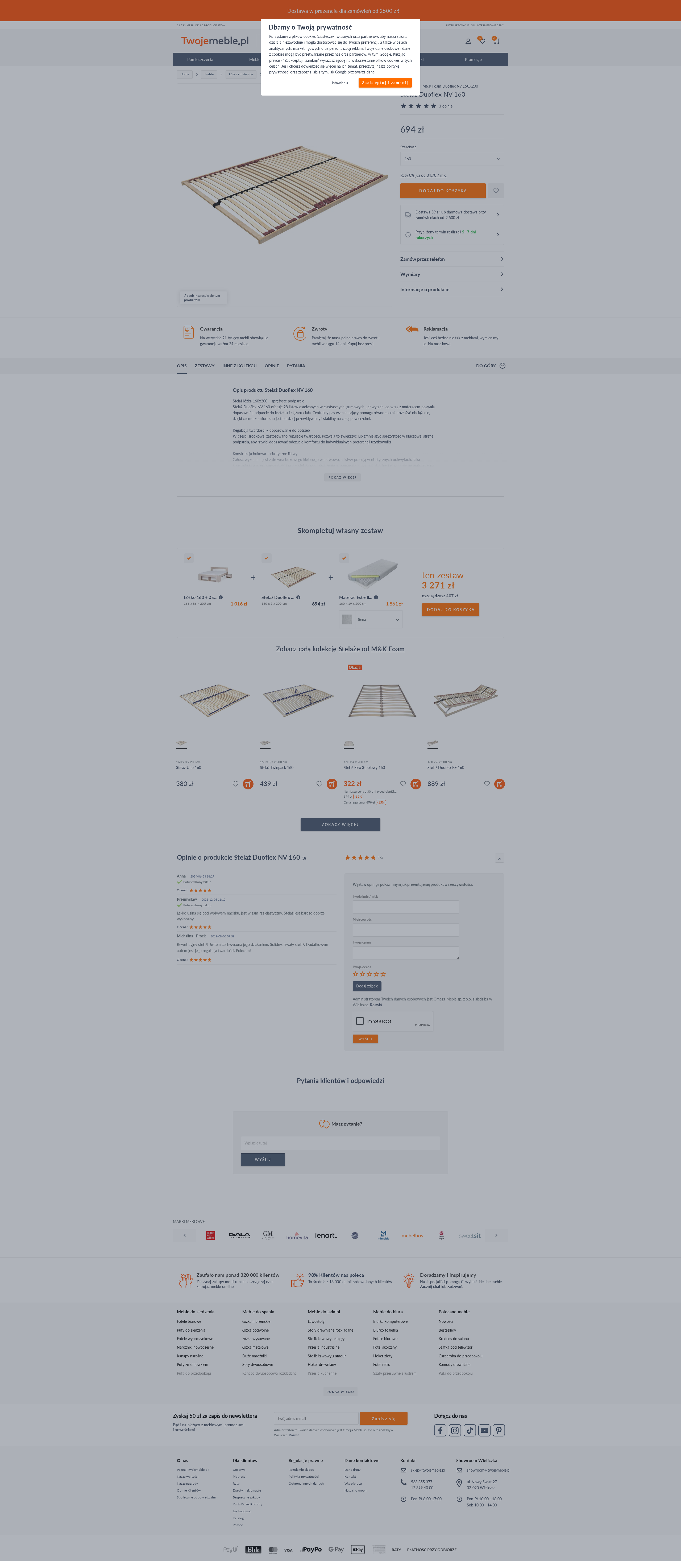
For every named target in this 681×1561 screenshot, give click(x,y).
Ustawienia (339, 83)
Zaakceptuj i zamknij (385, 82)
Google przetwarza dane (355, 72)
